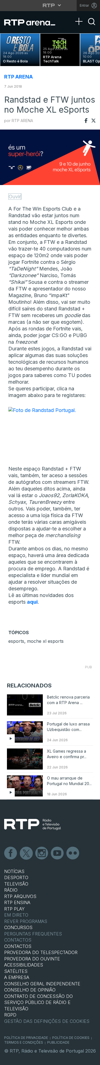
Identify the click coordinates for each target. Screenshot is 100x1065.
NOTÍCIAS (14, 871)
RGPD (10, 1015)
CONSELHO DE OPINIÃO (30, 990)
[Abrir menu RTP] (50, 5)
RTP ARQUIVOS (20, 896)
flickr (73, 853)
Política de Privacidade (26, 1038)
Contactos (17, 940)
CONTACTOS (17, 946)
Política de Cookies (70, 1038)
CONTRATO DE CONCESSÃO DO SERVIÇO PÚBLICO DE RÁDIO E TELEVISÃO (38, 1002)
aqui (32, 602)
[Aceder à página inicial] (33, 22)
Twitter (26, 853)
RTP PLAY (14, 909)
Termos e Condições (23, 1042)
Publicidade (58, 1042)
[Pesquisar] (91, 26)
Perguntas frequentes (33, 934)
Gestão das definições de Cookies (46, 1021)
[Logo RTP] (32, 824)
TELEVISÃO (16, 884)
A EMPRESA (16, 977)
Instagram (42, 853)
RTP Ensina (17, 902)
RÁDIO (11, 890)
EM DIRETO (16, 915)
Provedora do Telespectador (41, 952)
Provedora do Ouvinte (32, 959)
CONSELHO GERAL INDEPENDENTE (42, 983)
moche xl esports (45, 641)
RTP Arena (18, 77)
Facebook (11, 853)
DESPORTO (16, 877)
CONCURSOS (18, 927)
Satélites (16, 971)
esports (16, 641)
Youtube (57, 853)
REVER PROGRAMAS (25, 921)
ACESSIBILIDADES (23, 965)
